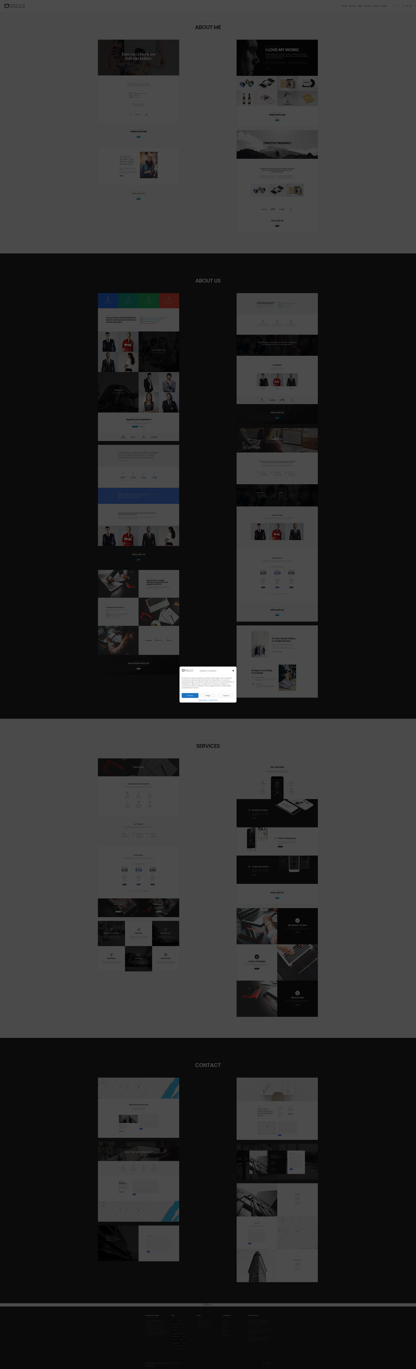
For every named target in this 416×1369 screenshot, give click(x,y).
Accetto (190, 695)
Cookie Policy (202, 700)
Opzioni (226, 695)
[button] (233, 671)
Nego (208, 695)
